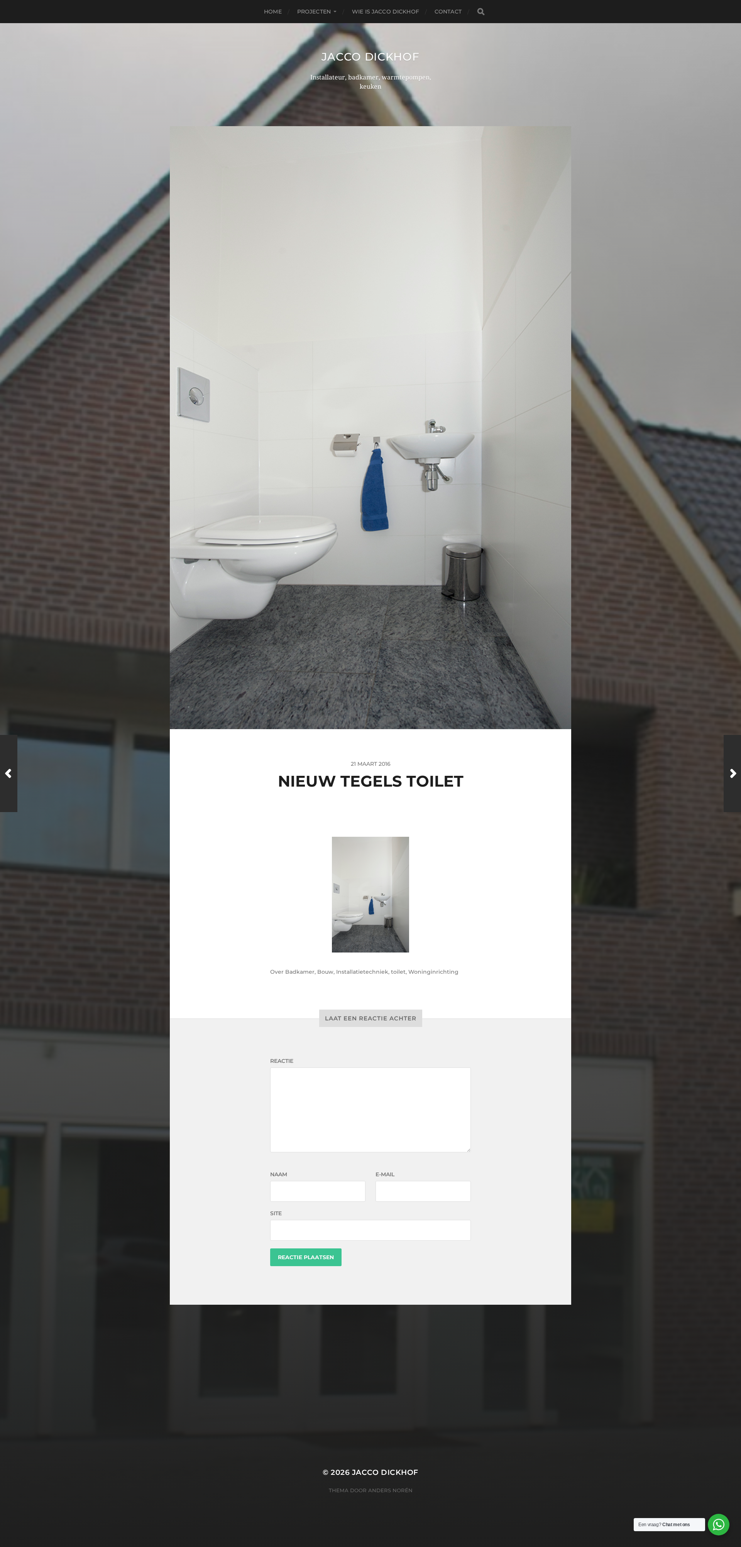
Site (276, 1213)
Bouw (325, 971)
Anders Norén (390, 1490)
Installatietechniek (362, 971)
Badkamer (300, 971)
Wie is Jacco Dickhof (385, 11)
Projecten (314, 11)
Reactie (281, 1060)
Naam (278, 1174)
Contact (448, 11)
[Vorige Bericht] (8, 773)
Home (273, 11)
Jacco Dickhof (370, 56)
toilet (398, 971)
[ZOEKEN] (481, 11)
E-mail (385, 1174)
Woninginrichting (433, 971)
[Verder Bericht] (732, 773)
